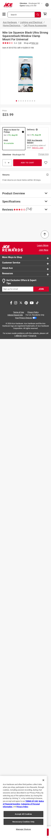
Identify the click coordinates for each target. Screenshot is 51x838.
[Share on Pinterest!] (26, 302)
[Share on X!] (21, 302)
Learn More (42, 245)
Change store (43, 154)
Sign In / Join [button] (37, 148)
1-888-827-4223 (20, 335)
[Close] (43, 780)
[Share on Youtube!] (32, 302)
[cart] (46, 14)
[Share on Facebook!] (11, 302)
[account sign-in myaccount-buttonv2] (47, 4)
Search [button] (14, 15)
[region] (23, 807)
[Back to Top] (45, 234)
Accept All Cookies (23, 814)
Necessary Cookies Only (23, 822)
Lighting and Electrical (31, 22)
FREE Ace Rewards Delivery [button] (34, 141)
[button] (25, 74)
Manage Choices (23, 829)
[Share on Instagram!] (15, 302)
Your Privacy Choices (23, 318)
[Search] (38, 14)
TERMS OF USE (31, 801)
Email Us (32, 335)
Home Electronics (12, 25)
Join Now (43, 250)
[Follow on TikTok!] (37, 302)
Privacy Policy (33, 312)
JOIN (41, 289)
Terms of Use (18, 312)
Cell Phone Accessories (35, 25)
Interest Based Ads (15, 315)
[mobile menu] (4, 13)
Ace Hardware (10, 22)
